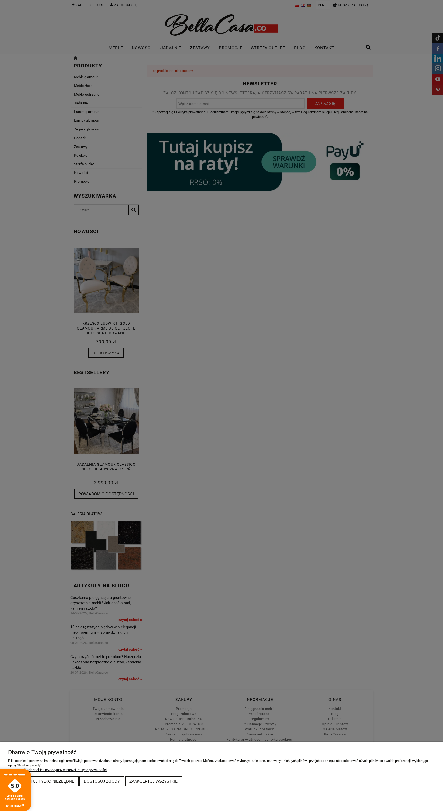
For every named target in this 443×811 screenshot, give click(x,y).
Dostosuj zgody (102, 781)
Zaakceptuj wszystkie (153, 781)
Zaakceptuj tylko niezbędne (43, 781)
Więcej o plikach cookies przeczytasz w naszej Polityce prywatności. (57, 770)
